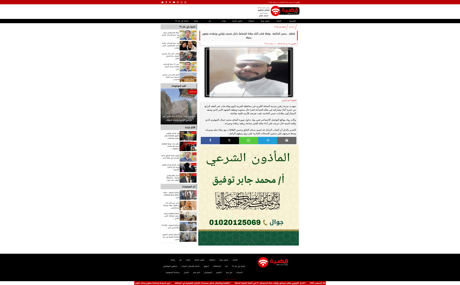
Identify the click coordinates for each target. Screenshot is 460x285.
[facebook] (210, 140)
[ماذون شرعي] (248, 195)
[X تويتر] (170, 2)
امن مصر (229, 272)
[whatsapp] (248, 140)
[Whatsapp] (182, 2)
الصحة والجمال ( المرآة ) (190, 266)
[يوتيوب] (174, 2)
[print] (286, 140)
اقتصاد (278, 21)
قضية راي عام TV (181, 21)
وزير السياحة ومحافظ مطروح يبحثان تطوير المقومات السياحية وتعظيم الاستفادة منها (153, 283)
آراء (226, 266)
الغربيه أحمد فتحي (289, 100)
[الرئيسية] (162, 2)
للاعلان (186, 272)
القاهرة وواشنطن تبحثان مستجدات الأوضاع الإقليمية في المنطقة (221, 283)
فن (210, 21)
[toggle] (167, 20)
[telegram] (267, 140)
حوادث (223, 21)
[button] (166, 108)
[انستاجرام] (178, 2)
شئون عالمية (237, 21)
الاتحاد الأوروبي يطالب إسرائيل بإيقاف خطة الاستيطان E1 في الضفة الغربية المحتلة (289, 283)
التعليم (219, 272)
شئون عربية (265, 21)
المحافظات (217, 266)
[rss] (185, 2)
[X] (229, 140)
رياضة (196, 21)
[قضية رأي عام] (285, 11)
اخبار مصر (196, 272)
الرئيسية (292, 21)
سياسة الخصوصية (173, 272)
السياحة (239, 272)
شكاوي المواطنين (170, 266)
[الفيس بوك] (166, 2)
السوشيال (208, 272)
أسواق (206, 266)
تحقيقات (251, 21)
